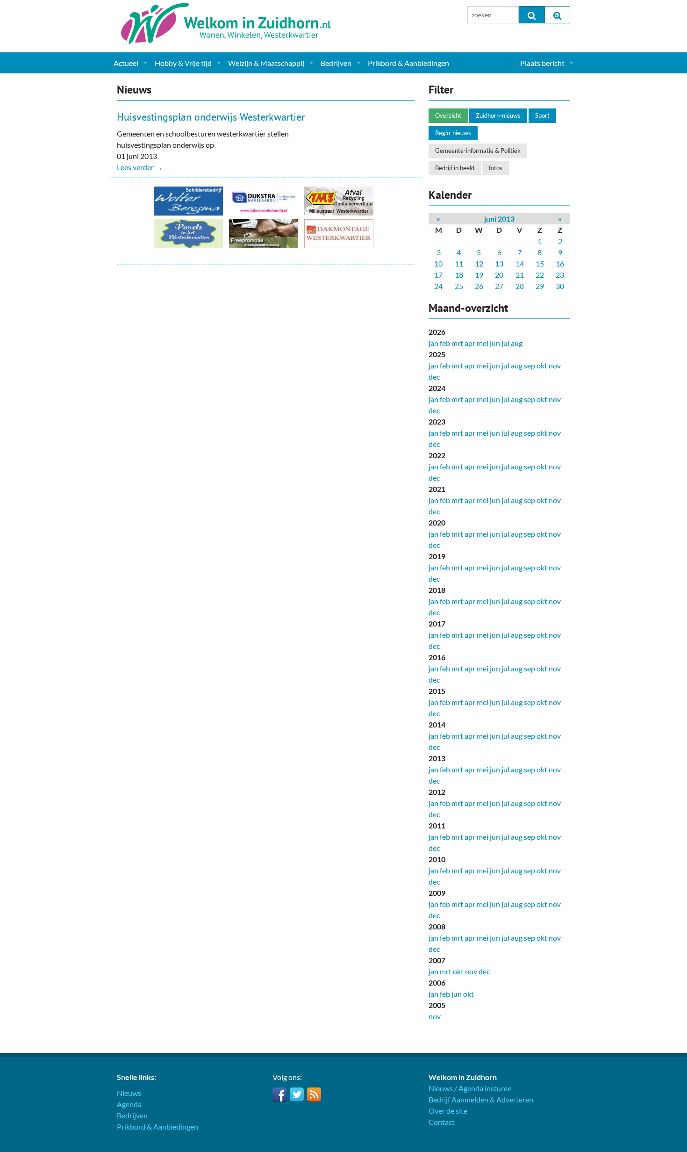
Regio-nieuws (453, 133)
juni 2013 (499, 218)
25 (459, 285)
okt (542, 365)
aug (516, 342)
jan (433, 342)
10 (438, 263)
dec (434, 376)
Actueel (126, 62)
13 (499, 263)
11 (459, 263)
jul (505, 342)
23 (560, 274)
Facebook (279, 1094)
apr (470, 342)
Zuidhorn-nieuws (498, 115)
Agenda (129, 1104)
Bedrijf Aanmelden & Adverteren (481, 1099)
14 (519, 263)
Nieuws (129, 1092)
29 (540, 285)
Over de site (448, 1110)
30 (560, 285)
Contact (442, 1121)
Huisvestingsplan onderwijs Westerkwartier (211, 116)
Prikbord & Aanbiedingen (408, 62)
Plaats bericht (542, 62)
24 (438, 285)
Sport (542, 115)
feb (445, 342)
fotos (495, 168)
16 (560, 263)
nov (555, 365)
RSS (314, 1094)
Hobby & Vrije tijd (183, 62)
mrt (457, 342)
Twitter (297, 1094)
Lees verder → (140, 167)
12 (479, 263)
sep (529, 365)
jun (495, 342)
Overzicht (448, 115)
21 (519, 274)
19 (479, 274)
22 (540, 274)
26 (479, 285)
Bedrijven (336, 62)
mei (482, 342)
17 (438, 274)
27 (499, 285)
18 (459, 274)
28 (519, 285)
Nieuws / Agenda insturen (470, 1088)
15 (540, 263)
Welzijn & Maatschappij (266, 62)
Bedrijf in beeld (454, 168)
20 (499, 274)
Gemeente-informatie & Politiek (478, 150)
